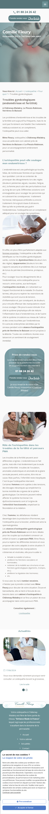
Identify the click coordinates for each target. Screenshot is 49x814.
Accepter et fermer (25, 808)
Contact (25, 748)
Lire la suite (24, 684)
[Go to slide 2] (26, 689)
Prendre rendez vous (18, 18)
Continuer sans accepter (11, 792)
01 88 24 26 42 (26, 12)
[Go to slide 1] (23, 689)
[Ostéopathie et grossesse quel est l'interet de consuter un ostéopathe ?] (24, 651)
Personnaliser (25, 801)
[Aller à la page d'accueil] (24, 705)
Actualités (25, 743)
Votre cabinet (26, 739)
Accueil (19, 91)
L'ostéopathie (30, 91)
